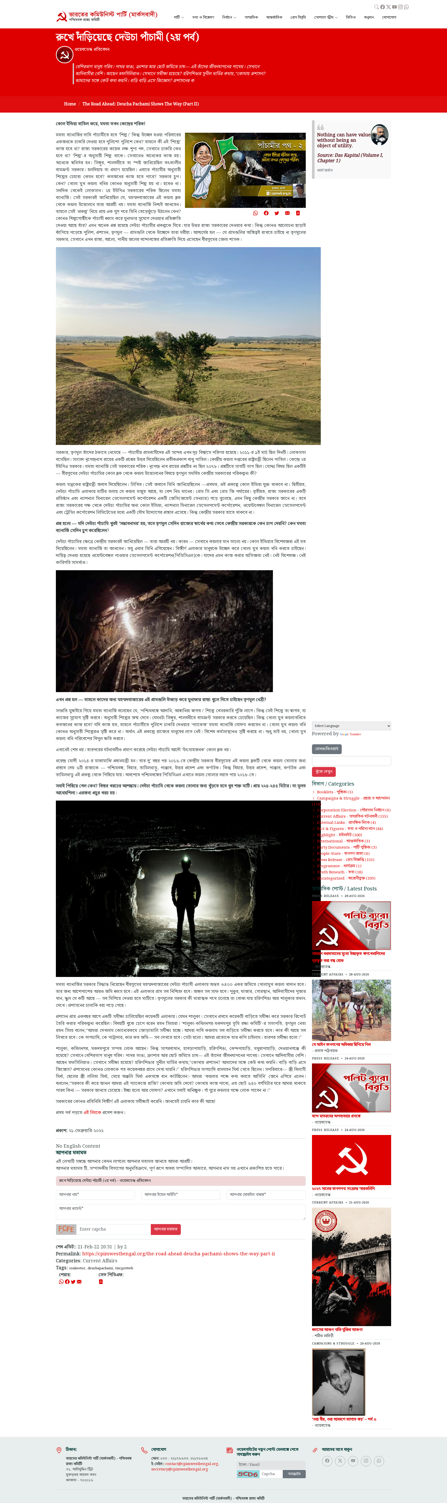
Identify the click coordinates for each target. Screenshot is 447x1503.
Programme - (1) (339, 866)
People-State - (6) (343, 854)
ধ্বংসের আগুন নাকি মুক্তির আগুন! (337, 1330)
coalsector (77, 1268)
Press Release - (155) (345, 860)
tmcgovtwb (124, 1268)
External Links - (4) (346, 823)
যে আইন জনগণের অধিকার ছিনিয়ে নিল (341, 1045)
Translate (355, 734)
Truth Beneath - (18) (340, 872)
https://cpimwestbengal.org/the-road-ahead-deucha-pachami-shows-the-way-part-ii (178, 1254)
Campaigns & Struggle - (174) (351, 801)
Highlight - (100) (339, 835)
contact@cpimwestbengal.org (191, 1464)
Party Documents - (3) (347, 847)
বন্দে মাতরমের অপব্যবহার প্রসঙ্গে (336, 1116)
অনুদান (369, 18)
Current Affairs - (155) (352, 816)
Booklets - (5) (335, 792)
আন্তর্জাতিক (274, 18)
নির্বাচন (227, 18)
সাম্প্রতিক (251, 18)
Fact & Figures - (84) (350, 829)
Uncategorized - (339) (346, 878)
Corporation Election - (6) (354, 810)
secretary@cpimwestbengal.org (179, 1469)
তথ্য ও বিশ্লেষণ (203, 18)
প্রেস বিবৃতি (298, 18)
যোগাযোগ (389, 18)
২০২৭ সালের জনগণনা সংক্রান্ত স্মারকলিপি (343, 1189)
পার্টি (177, 18)
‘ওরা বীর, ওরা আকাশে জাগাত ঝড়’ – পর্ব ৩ (344, 1419)
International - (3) (343, 841)
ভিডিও (351, 18)
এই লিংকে (92, 1112)
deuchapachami (100, 1268)
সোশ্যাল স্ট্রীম (323, 18)
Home (70, 104)
